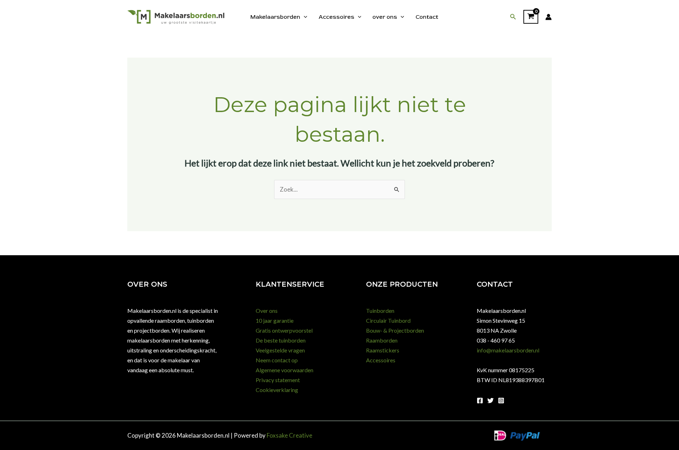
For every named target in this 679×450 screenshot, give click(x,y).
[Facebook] (480, 400)
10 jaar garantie (275, 320)
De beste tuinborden (281, 340)
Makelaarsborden (275, 17)
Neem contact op (277, 360)
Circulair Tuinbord (388, 320)
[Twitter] (490, 400)
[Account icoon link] (548, 17)
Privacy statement (278, 379)
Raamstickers (382, 350)
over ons (384, 17)
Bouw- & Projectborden (395, 330)
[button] (513, 16)
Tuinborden (380, 310)
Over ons (267, 310)
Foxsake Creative (289, 435)
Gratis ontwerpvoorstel (284, 330)
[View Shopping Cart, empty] (530, 17)
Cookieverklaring (277, 389)
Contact (427, 17)
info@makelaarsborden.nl (508, 350)
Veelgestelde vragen (280, 350)
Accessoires (336, 17)
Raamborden (381, 340)
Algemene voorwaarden (284, 370)
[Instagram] (501, 400)
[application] (303, 17)
